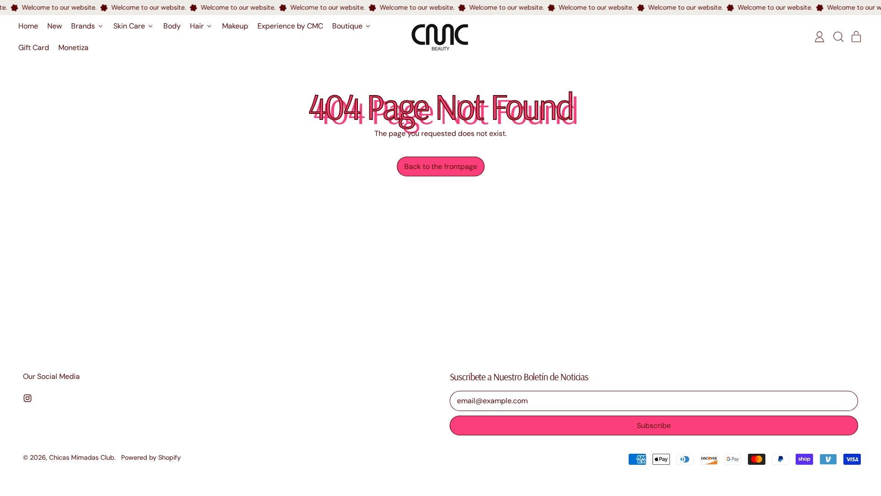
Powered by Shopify (151, 457)
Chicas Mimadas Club (81, 457)
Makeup (235, 26)
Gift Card (33, 47)
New (54, 26)
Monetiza (73, 47)
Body (172, 26)
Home (28, 26)
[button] (837, 36)
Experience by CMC (290, 26)
